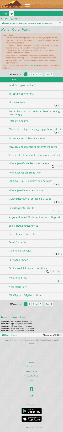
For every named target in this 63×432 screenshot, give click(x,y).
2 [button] (29, 74)
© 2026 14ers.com (27, 427)
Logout (6, 19)
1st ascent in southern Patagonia (27, 138)
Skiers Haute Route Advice (23, 225)
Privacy (31, 380)
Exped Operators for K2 (22, 207)
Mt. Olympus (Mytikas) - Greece (26, 295)
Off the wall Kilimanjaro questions (28, 268)
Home (4, 14)
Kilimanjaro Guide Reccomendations (29, 163)
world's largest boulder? (22, 85)
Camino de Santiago (20, 250)
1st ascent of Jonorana (21, 93)
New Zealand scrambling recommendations (33, 146)
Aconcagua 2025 (18, 286)
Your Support (32, 367)
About (31, 362)
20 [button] (47, 74)
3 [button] (33, 74)
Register (17, 19)
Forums (12, 14)
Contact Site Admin (31, 376)
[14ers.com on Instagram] (31, 396)
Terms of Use (33, 65)
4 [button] (37, 74)
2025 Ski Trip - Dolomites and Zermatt (30, 180)
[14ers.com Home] (11, 4)
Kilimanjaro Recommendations (26, 190)
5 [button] (40, 74)
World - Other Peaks (15, 29)
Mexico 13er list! (18, 277)
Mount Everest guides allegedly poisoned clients (35, 129)
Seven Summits (17, 242)
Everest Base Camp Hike (22, 234)
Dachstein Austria (18, 120)
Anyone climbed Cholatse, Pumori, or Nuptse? (34, 217)
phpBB (35, 340)
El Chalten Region (18, 259)
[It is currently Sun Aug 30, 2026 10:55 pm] (60, 23)
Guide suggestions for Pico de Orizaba (30, 198)
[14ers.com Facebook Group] (32, 389)
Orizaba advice (17, 102)
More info (31, 405)
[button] (21, 74)
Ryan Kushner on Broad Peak (25, 172)
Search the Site (31, 371)
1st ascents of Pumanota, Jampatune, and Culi (34, 155)
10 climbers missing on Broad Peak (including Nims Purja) (34, 113)
